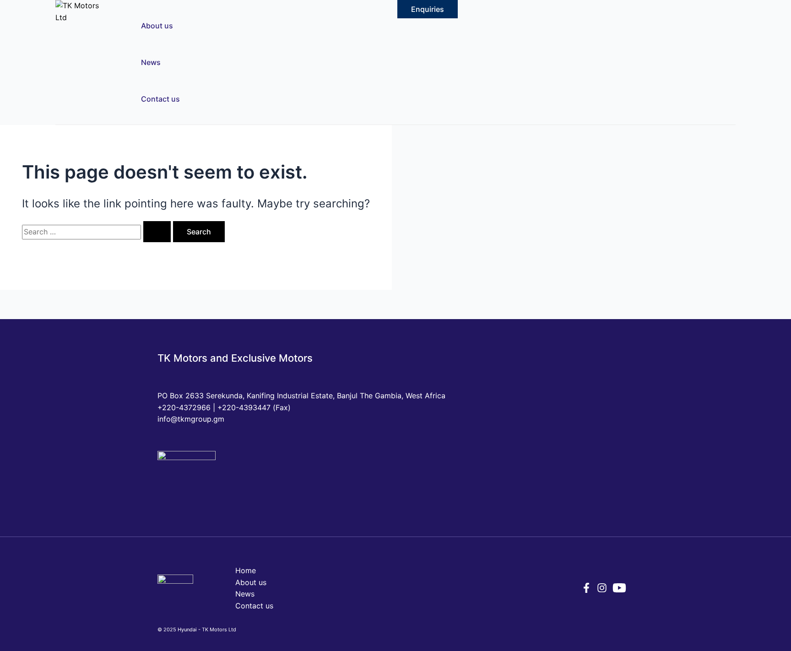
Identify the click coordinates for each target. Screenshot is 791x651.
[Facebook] (586, 590)
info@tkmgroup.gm (190, 418)
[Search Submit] (157, 231)
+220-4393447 (244, 407)
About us (157, 25)
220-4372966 (186, 407)
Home (245, 570)
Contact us (160, 98)
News (151, 62)
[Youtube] (619, 592)
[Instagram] (602, 590)
